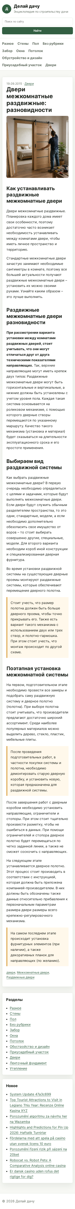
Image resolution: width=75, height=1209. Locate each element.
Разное (8, 43)
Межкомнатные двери (33, 972)
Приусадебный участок (22, 65)
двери (10, 972)
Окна (20, 51)
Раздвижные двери (20, 977)
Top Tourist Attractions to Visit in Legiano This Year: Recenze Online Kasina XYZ (37, 1105)
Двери (50, 65)
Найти (37, 30)
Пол (35, 43)
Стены (23, 43)
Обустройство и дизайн (22, 58)
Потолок (35, 51)
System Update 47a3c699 (30, 1094)
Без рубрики (53, 43)
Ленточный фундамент (28, 1063)
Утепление (18, 1068)
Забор (7, 51)
